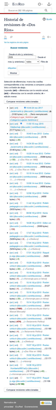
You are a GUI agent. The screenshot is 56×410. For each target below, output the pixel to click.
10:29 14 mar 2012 (34, 153)
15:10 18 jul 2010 (33, 335)
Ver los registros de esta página (16, 42)
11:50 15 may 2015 (34, 123)
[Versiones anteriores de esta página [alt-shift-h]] (43, 37)
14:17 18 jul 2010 (33, 377)
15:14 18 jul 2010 (33, 302)
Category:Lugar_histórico (22, 117)
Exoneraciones (31, 406)
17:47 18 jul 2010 (33, 232)
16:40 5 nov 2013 (34, 133)
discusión (29, 111)
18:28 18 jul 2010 (33, 222)
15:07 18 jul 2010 (33, 345)
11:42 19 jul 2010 (33, 202)
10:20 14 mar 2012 (34, 163)
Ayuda (49, 19)
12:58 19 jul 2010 (33, 192)
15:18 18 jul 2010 (33, 272)
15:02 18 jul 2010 (33, 355)
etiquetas (12, 67)
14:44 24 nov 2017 (34, 107)
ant (16, 107)
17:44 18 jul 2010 (33, 242)
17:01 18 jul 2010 (33, 252)
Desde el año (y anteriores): (21, 54)
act (11, 123)
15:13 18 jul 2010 (33, 325)
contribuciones (41, 111)
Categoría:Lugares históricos (23, 119)
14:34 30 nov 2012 (34, 143)
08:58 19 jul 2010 (33, 212)
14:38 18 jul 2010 (33, 364)
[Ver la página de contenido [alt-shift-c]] (5, 37)
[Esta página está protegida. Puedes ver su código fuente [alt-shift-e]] (38, 37)
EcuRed (18, 4)
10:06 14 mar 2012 (34, 183)
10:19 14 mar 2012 (34, 173)
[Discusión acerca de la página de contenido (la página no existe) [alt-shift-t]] (11, 37)
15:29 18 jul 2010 (33, 262)
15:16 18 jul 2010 (33, 282)
